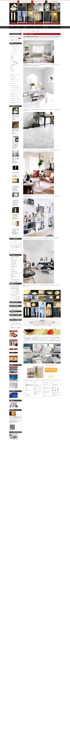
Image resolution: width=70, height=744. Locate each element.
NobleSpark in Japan (14, 271)
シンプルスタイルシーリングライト (16, 89)
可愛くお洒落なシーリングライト (15, 100)
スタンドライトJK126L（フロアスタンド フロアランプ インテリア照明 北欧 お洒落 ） (15, 229)
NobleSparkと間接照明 (14, 305)
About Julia (12, 269)
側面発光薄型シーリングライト (15, 98)
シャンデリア (14, 53)
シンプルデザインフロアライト (15, 87)
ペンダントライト (15, 51)
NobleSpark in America (14, 266)
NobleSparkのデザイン (14, 264)
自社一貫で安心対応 (14, 261)
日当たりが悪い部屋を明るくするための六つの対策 (31, 36)
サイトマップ (55, 27)
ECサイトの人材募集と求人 (15, 281)
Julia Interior (12, 254)
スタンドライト (15, 46)
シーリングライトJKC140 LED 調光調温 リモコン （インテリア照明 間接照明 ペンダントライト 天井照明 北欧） (15, 187)
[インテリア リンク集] (13, 349)
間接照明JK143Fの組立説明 (15, 288)
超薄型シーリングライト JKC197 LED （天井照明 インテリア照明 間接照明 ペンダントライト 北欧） (15, 131)
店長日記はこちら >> (12, 422)
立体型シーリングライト (14, 79)
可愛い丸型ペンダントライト (15, 96)
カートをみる (41, 25)
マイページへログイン (34, 25)
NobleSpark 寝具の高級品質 (15, 256)
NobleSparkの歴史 (13, 263)
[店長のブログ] (12, 415)
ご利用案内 (25, 27)
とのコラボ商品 (12, 382)
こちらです (16, 421)
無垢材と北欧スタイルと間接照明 (15, 327)
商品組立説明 (12, 283)
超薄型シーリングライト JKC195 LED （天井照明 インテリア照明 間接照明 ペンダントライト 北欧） (15, 116)
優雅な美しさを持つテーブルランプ (16, 102)
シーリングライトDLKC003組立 (15, 298)
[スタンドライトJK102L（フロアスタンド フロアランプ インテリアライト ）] (15, 170)
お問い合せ (35, 27)
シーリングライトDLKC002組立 (15, 296)
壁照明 (12, 56)
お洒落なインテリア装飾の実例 (15, 319)
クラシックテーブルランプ (14, 81)
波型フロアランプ (13, 83)
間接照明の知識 (45, 27)
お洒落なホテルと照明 (14, 302)
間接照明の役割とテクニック (15, 276)
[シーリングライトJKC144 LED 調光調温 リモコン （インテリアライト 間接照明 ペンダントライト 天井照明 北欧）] (15, 196)
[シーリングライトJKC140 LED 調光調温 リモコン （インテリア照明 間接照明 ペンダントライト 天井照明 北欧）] (15, 182)
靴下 (11, 68)
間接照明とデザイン (13, 311)
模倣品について (13, 274)
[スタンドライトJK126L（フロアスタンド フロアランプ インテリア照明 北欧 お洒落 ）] (15, 225)
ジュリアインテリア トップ (14, 27)
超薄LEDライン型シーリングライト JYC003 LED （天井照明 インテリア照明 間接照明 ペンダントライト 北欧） (15, 145)
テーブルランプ (15, 48)
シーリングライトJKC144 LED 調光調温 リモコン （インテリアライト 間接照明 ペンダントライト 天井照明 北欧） (15, 201)
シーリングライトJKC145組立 (15, 290)
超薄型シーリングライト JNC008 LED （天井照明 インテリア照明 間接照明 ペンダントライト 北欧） (15, 159)
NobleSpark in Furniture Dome (15, 279)
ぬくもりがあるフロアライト (15, 85)
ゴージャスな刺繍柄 (15, 63)
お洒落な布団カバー (15, 61)
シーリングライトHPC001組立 (15, 285)
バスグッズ (12, 71)
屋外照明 (12, 58)
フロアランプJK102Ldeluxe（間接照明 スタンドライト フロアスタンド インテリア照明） (15, 215)
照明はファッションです (14, 258)
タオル (12, 66)
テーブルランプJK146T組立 (15, 291)
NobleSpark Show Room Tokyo (15, 307)
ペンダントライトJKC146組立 (15, 293)
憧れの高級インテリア (14, 321)
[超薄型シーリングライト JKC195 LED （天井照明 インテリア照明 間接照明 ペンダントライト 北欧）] (15, 113)
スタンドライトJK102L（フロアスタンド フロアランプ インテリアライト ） (15, 173)
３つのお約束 (13, 268)
